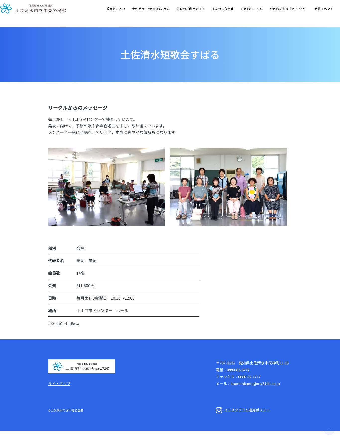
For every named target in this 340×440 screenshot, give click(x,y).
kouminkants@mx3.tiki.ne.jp (255, 383)
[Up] (329, 429)
